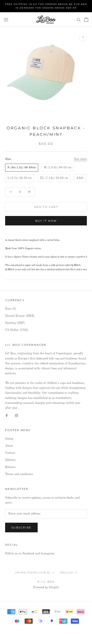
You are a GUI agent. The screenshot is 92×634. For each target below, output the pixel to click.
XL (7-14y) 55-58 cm (54, 178)
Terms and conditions (19, 474)
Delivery (10, 460)
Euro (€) (10, 308)
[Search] (79, 19)
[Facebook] (6, 415)
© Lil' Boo (46, 581)
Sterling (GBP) (15, 323)
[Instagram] (16, 415)
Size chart (80, 159)
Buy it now (46, 220)
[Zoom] (83, 37)
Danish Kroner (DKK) (20, 315)
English (66, 572)
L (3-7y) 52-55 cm (19, 178)
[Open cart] (86, 19)
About (9, 445)
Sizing (9, 438)
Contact (10, 452)
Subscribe (21, 527)
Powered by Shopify (46, 587)
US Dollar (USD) (16, 330)
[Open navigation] (6, 19)
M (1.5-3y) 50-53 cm (57, 167)
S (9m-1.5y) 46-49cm (21, 167)
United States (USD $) (32, 572)
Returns (10, 467)
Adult (79, 178)
